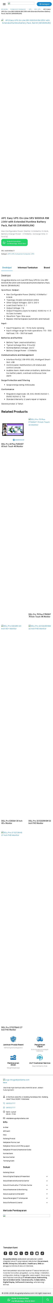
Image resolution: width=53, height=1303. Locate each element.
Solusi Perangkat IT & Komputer (15, 1198)
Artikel (5, 1127)
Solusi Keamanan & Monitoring (15, 1189)
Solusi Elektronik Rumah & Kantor (16, 1180)
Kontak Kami (8, 1153)
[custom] (5, 1253)
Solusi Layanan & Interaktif (13, 1193)
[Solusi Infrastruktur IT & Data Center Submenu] (47, 1184)
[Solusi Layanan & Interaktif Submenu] (47, 1192)
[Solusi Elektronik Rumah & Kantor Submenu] (47, 1179)
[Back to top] (48, 1292)
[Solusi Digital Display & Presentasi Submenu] (47, 1175)
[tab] (7, 267)
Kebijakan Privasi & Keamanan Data (17, 1149)
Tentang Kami (8, 1160)
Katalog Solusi (8, 1172)
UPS (30, 9)
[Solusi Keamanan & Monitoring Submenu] (47, 1188)
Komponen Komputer (18, 9)
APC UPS (37, 9)
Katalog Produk (9, 1138)
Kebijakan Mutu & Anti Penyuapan (16, 1145)
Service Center (9, 1157)
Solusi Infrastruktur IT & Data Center (17, 1185)
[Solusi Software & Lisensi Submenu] (47, 1201)
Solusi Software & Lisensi (12, 1202)
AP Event (6, 1131)
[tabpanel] (26, 339)
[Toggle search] (47, 1299)
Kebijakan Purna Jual (11, 1142)
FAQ (4, 1134)
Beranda (4, 9)
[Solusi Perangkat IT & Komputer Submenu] (47, 1197)
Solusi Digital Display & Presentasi (16, 1176)
